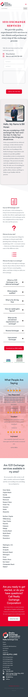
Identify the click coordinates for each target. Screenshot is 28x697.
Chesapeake (6, 497)
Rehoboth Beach (8, 552)
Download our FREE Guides (14, 348)
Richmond (6, 500)
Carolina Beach (7, 531)
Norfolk (5, 495)
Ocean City (6, 504)
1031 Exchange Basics (8, 657)
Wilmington (6, 554)
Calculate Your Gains (8, 663)
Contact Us (5, 652)
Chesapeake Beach (8, 564)
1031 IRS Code (6, 667)
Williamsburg (7, 519)
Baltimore (5, 547)
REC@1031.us (9, 677)
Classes (4, 644)
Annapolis (6, 550)
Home (4, 642)
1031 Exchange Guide (8, 665)
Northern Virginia (8, 516)
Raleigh (5, 528)
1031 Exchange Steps (8, 661)
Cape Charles (7, 521)
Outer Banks (6, 490)
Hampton (5, 507)
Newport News (7, 502)
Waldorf (5, 567)
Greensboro (6, 538)
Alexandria (6, 512)
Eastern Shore (7, 559)
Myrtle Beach (7, 533)
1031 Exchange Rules (8, 659)
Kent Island (6, 562)
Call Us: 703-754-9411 (14, 91)
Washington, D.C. (8, 545)
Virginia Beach (7, 492)
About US (5, 650)
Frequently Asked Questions (9, 646)
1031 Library (6, 648)
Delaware (5, 526)
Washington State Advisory (14, 685)
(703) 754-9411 (14, 619)
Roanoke (5, 523)
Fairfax (5, 509)
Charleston (6, 536)
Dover (4, 557)
